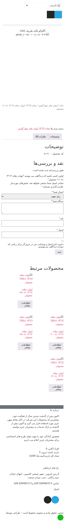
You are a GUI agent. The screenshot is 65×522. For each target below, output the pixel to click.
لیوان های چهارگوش (48, 105)
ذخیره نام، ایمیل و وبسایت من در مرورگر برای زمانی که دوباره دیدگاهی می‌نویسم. (35, 245)
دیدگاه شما (57, 201)
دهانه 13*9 (32, 105)
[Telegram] (58, 14)
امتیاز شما (57, 192)
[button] (32, 25)
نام (61, 218)
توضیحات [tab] (54, 136)
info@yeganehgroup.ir (41, 489)
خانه (61, 105)
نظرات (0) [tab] (41, 136)
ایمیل (60, 230)
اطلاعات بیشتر (25, 304)
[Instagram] (50, 14)
